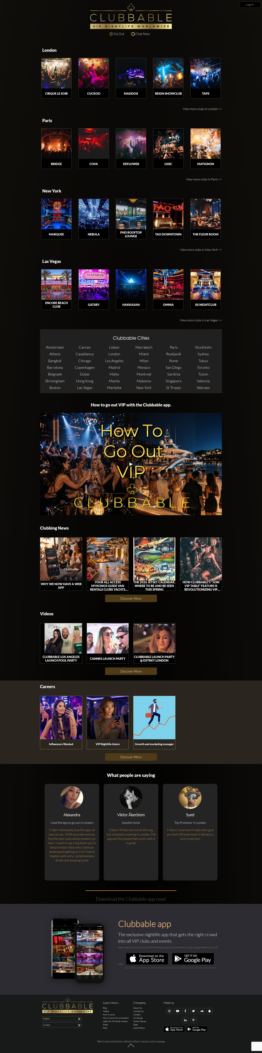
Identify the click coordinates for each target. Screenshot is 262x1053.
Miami (144, 354)
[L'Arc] (168, 143)
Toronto (203, 367)
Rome (173, 360)
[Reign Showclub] (168, 73)
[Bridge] (56, 143)
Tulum (203, 374)
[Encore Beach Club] (56, 284)
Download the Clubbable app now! (131, 899)
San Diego (173, 367)
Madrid (114, 367)
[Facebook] (185, 1011)
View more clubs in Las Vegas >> (201, 320)
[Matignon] (206, 143)
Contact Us (138, 1011)
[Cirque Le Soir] (56, 73)
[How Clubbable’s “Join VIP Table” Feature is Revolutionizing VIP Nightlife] (201, 559)
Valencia (203, 381)
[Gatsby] (94, 284)
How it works (109, 1014)
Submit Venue (139, 1021)
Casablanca (85, 354)
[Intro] (131, 1047)
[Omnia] (168, 284)
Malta (114, 374)
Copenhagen (84, 367)
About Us (137, 1008)
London (49, 50)
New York (51, 190)
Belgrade (55, 374)
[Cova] (94, 143)
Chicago (84, 360)
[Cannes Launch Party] (108, 638)
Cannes (85, 347)
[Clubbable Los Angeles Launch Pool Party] (61, 638)
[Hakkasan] (131, 284)
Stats (135, 1024)
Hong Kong (84, 381)
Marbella (114, 387)
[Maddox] (131, 73)
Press (105, 1024)
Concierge (138, 1018)
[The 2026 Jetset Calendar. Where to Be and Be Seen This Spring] (154, 559)
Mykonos (144, 381)
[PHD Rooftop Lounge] (131, 214)
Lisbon (114, 347)
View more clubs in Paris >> (204, 179)
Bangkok (55, 360)
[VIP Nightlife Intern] (108, 717)
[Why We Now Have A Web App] (61, 559)
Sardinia (173, 374)
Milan (143, 360)
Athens (54, 354)
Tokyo (203, 360)
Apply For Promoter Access (115, 1021)
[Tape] (206, 73)
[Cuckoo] (94, 73)
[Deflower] (131, 143)
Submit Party (139, 1028)
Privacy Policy (132, 1041)
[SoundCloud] (201, 1011)
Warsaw (203, 387)
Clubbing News (54, 528)
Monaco (144, 367)
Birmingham (54, 381)
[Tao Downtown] (168, 214)
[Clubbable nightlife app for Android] (193, 964)
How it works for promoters (116, 1018)
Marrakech (143, 347)
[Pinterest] (193, 1020)
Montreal (144, 374)
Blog (105, 1008)
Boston (54, 387)
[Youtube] (177, 1011)
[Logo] (131, 16)
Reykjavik (173, 354)
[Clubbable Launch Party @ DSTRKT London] (154, 638)
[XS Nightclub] (206, 284)
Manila (114, 381)
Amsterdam (55, 347)
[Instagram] (169, 1011)
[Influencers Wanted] (61, 717)
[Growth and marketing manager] (154, 717)
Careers (47, 686)
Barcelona (55, 367)
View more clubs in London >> (202, 109)
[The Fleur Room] (206, 214)
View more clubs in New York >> (201, 250)
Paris (47, 120)
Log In (250, 4)
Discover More (131, 598)
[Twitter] (193, 1011)
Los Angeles (114, 360)
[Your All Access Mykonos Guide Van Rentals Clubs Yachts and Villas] (108, 559)
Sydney (203, 354)
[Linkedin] (185, 1020)
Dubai (84, 374)
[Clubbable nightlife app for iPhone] (147, 964)
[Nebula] (94, 214)
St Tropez (173, 387)
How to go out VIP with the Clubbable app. (131, 404)
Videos (46, 613)
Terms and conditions (110, 1041)
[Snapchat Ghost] (210, 1011)
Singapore (173, 381)
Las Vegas (51, 261)
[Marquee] (56, 214)
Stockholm (203, 347)
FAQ (105, 1028)
